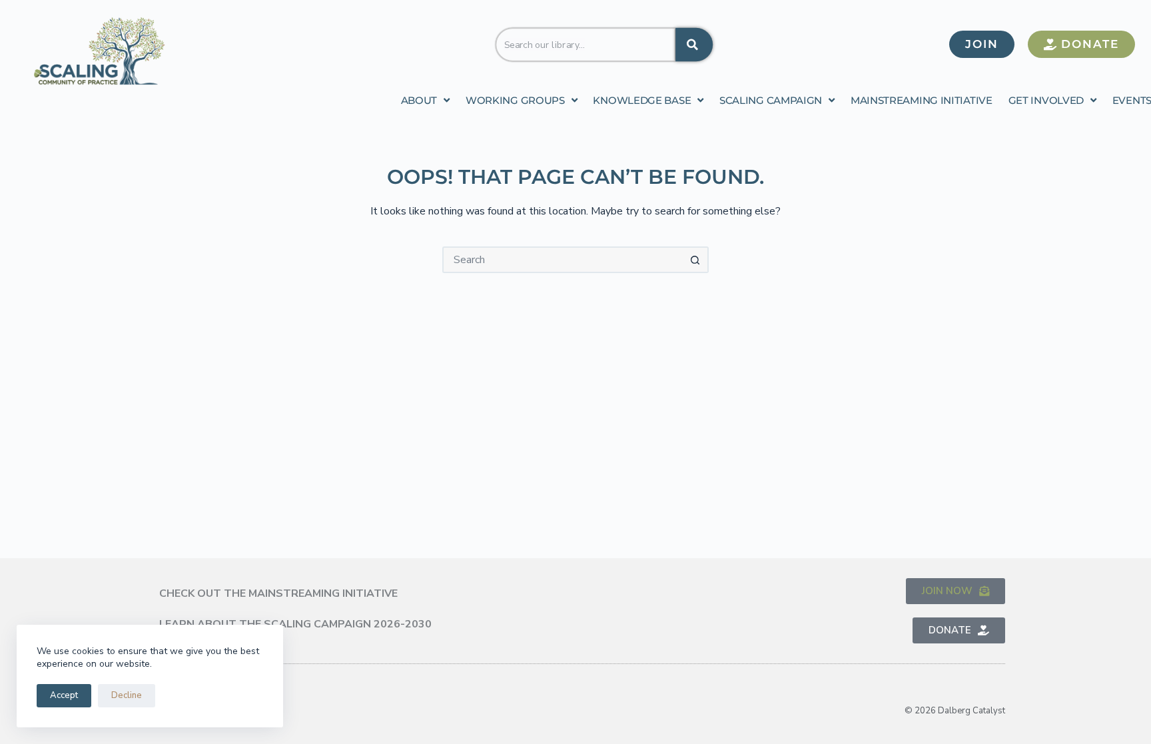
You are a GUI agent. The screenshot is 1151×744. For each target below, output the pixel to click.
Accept (64, 695)
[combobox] (586, 44)
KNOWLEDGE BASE (642, 100)
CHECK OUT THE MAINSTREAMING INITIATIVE (278, 593)
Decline (126, 695)
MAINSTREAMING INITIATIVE (921, 100)
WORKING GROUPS (515, 100)
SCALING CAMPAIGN (770, 100)
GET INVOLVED (1046, 100)
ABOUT (419, 100)
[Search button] (695, 259)
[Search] (694, 44)
